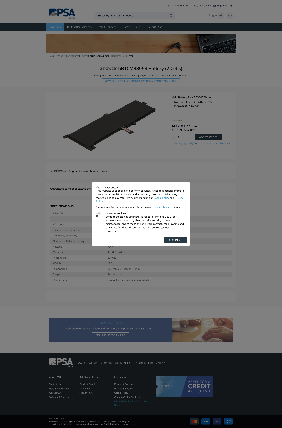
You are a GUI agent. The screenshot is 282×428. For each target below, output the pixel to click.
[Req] (98, 213)
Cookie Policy (161, 198)
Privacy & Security (162, 207)
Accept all (176, 240)
